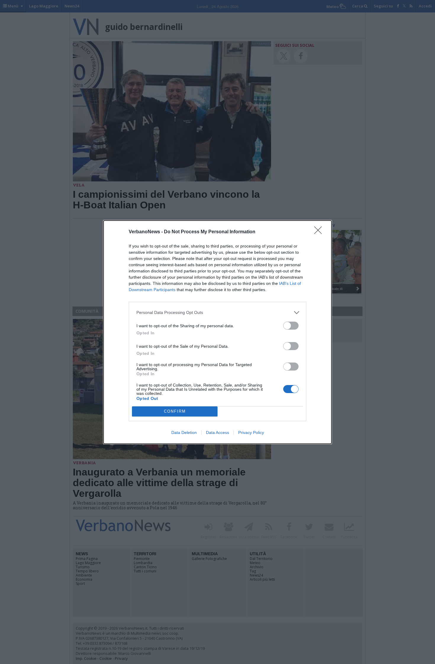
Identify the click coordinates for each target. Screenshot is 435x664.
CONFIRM (175, 411)
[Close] (320, 232)
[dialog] (217, 332)
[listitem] (217, 312)
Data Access (217, 432)
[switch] (291, 326)
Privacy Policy (251, 432)
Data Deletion (184, 432)
